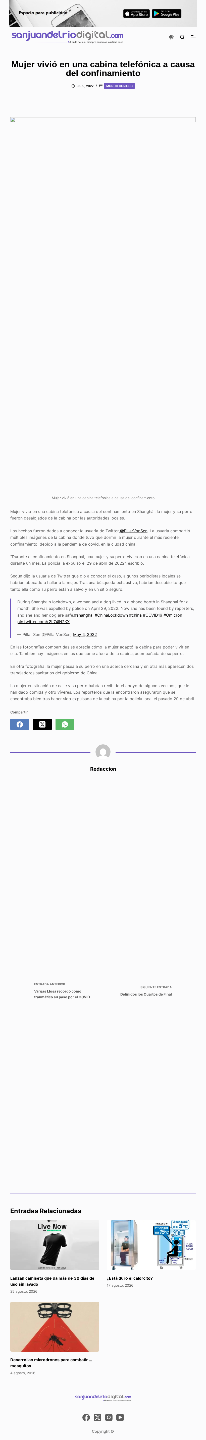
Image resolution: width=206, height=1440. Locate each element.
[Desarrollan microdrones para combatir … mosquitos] (54, 1327)
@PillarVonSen (133, 530)
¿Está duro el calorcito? (130, 1278)
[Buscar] (182, 37)
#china (135, 615)
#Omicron (173, 615)
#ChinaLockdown (111, 615)
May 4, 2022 (85, 634)
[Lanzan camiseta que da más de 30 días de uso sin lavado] (54, 1245)
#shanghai (83, 615)
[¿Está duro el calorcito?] (151, 1245)
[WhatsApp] (65, 724)
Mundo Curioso (119, 86)
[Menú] (193, 37)
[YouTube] (120, 1417)
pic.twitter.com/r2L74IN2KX (43, 621)
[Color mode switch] (171, 37)
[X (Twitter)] (42, 724)
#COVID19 (152, 615)
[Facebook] (19, 724)
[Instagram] (109, 1417)
